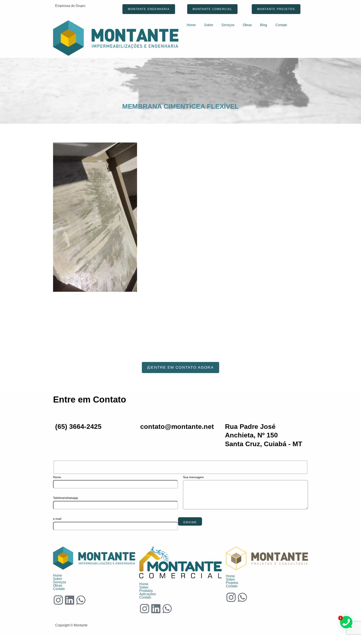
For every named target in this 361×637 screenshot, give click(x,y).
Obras (247, 25)
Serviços (227, 25)
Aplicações (147, 594)
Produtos (146, 590)
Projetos (232, 583)
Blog (263, 25)
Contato (281, 25)
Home (191, 25)
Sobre (208, 25)
